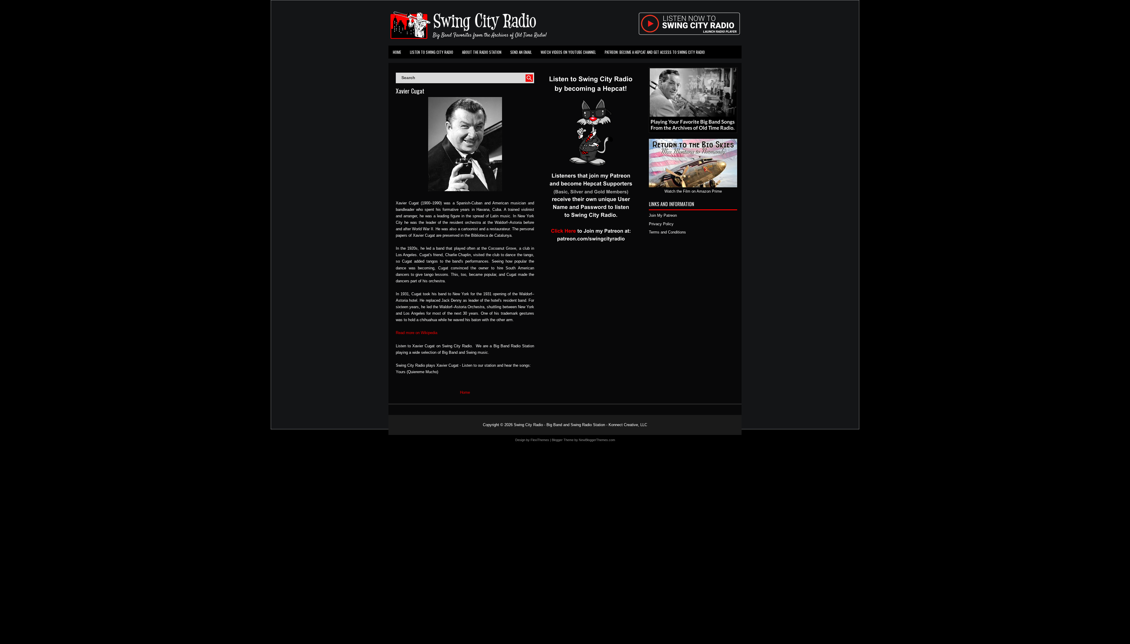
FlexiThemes (540, 440)
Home (397, 52)
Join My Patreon (663, 215)
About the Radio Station (481, 52)
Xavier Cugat (410, 91)
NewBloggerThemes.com (597, 440)
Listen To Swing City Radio (431, 52)
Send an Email (521, 52)
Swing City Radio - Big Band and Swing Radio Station (559, 425)
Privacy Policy (661, 224)
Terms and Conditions (667, 232)
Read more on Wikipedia (416, 333)
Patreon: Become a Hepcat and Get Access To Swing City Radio (655, 52)
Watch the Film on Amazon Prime (693, 191)
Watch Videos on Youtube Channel (568, 52)
